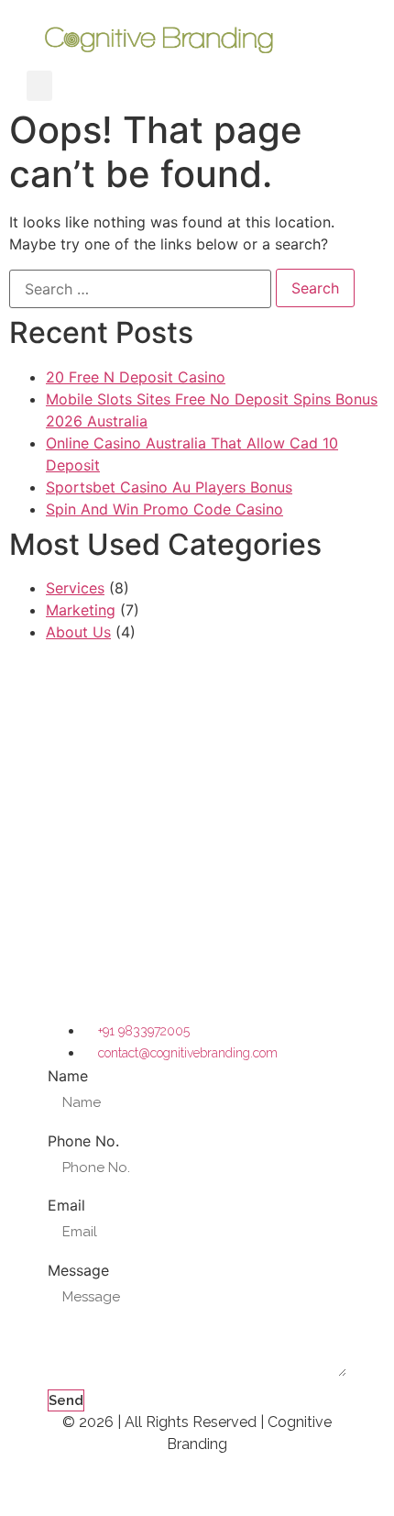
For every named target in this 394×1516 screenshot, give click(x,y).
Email (66, 1205)
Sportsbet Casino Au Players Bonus (169, 487)
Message (78, 1270)
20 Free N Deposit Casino (135, 377)
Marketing (80, 610)
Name (68, 1075)
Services (75, 588)
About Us (78, 632)
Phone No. (83, 1141)
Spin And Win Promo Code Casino (164, 509)
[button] (39, 86)
